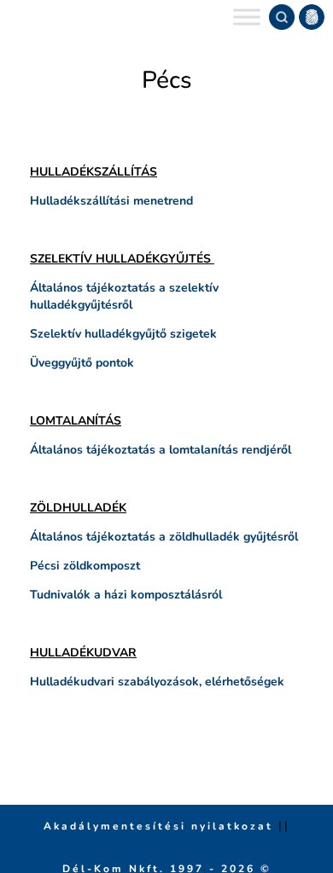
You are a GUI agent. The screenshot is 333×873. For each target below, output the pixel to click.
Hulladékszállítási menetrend (111, 201)
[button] (311, 17)
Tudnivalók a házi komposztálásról (126, 595)
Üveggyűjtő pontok (82, 363)
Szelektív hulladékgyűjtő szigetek (123, 334)
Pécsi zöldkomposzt (85, 566)
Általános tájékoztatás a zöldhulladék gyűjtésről (164, 537)
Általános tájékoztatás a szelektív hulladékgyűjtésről (124, 296)
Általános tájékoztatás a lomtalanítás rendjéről (160, 450)
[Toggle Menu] (246, 17)
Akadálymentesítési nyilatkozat (161, 826)
